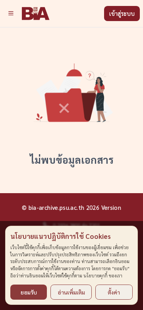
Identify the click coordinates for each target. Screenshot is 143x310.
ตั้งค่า (114, 292)
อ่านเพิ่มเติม (71, 292)
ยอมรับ (29, 292)
